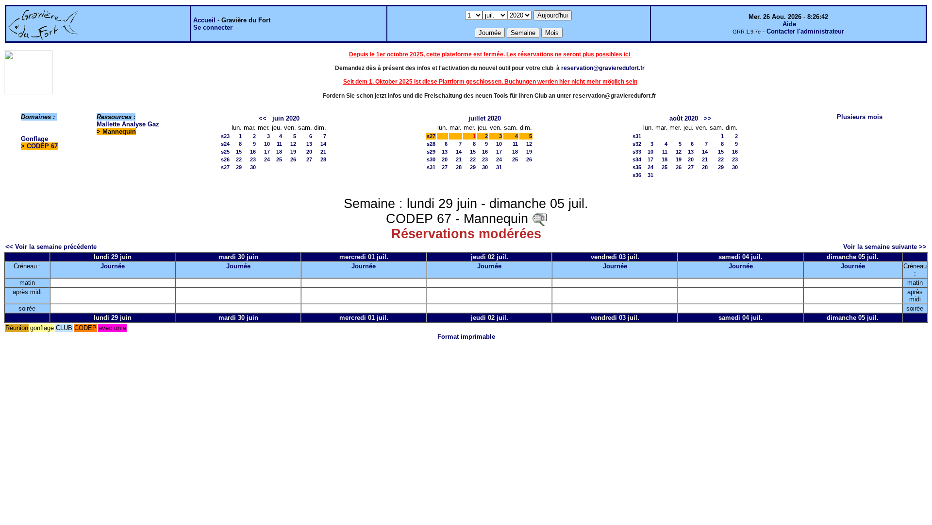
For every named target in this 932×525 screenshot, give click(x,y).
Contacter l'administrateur (805, 31)
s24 (225, 144)
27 (309, 159)
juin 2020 (286, 118)
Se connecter (213, 27)
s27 (225, 167)
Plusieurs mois (859, 117)
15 (239, 152)
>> (708, 118)
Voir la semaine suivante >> (885, 246)
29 (239, 167)
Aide (789, 24)
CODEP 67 (42, 146)
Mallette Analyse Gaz (128, 124)
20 (309, 152)
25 (279, 159)
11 (279, 144)
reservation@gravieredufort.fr (603, 68)
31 (499, 167)
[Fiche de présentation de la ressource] (539, 218)
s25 (225, 152)
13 (309, 144)
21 (323, 152)
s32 (636, 144)
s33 (636, 152)
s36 (636, 175)
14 (323, 144)
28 (323, 159)
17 (267, 152)
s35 (636, 167)
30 (253, 167)
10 (267, 144)
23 (253, 159)
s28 (431, 144)
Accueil (204, 20)
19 (293, 152)
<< (262, 118)
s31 (431, 167)
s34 (636, 159)
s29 (431, 152)
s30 (431, 159)
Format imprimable (466, 336)
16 (253, 152)
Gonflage (34, 138)
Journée (112, 266)
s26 (225, 159)
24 (267, 159)
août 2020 (683, 118)
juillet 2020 (484, 118)
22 (239, 159)
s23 (225, 136)
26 (293, 159)
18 (279, 152)
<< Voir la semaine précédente (51, 246)
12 (293, 144)
